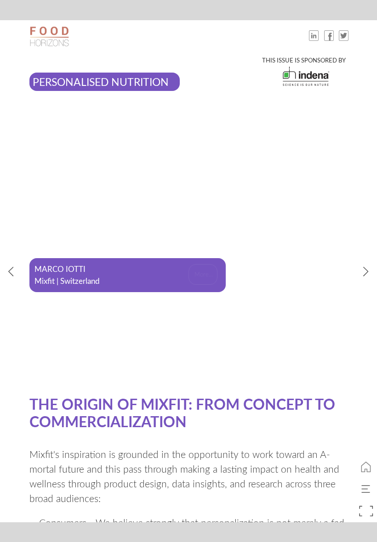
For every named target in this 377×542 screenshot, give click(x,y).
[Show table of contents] (366, 489)
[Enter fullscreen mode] (366, 511)
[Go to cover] (366, 467)
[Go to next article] (366, 271)
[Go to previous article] (11, 271)
